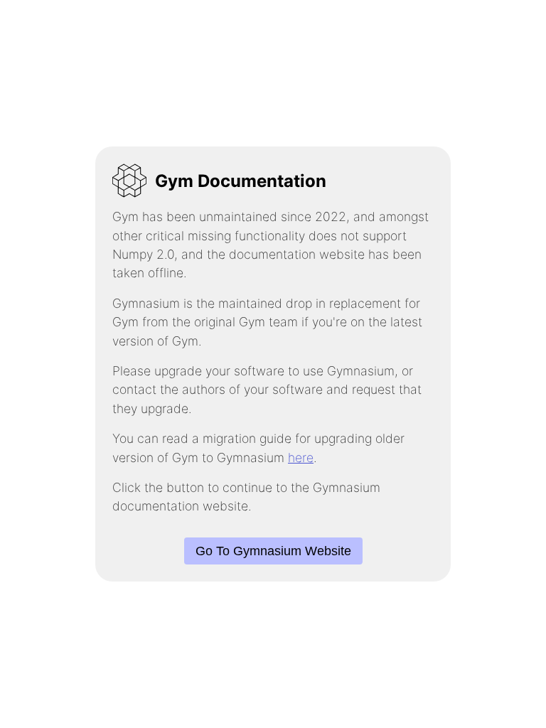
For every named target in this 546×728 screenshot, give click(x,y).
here (301, 457)
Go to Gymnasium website (273, 550)
